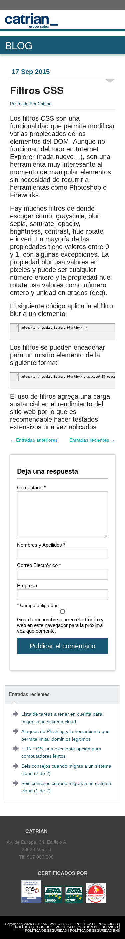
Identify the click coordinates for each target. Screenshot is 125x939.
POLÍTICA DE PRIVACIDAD (97, 924)
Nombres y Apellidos (41, 545)
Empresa (27, 585)
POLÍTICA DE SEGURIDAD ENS (95, 930)
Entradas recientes (92, 440)
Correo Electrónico (39, 565)
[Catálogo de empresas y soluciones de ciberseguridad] (95, 901)
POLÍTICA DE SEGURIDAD (46, 930)
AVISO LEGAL (61, 924)
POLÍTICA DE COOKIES (34, 927)
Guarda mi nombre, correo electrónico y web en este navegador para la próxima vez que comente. (60, 625)
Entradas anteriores (34, 440)
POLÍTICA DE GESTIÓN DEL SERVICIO (87, 927)
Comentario (31, 487)
